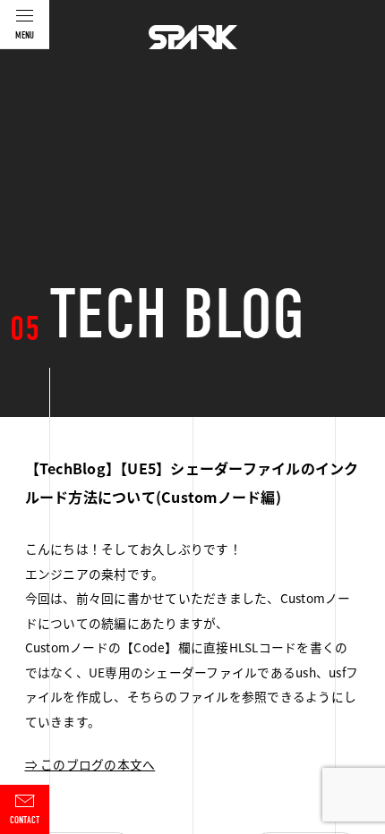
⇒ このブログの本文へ (90, 764)
